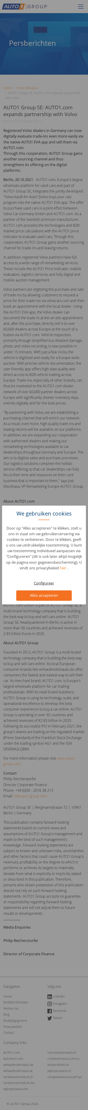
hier (63, 568)
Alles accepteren (44, 595)
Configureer (44, 583)
